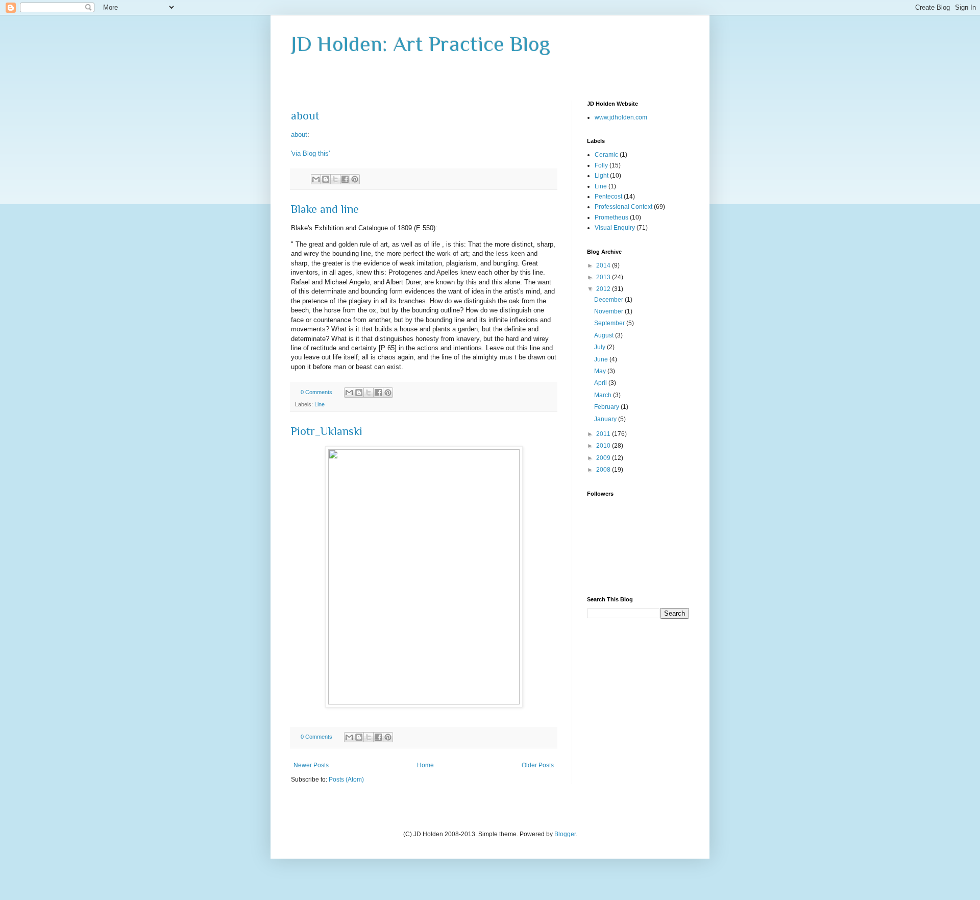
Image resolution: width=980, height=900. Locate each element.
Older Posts (538, 765)
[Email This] (316, 179)
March (603, 395)
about (305, 115)
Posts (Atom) (346, 779)
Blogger (565, 834)
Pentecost (608, 196)
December (609, 299)
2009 (604, 457)
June (601, 359)
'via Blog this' (310, 153)
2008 (604, 469)
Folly (601, 165)
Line (319, 404)
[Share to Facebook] (345, 179)
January (606, 419)
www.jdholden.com (621, 117)
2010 (604, 445)
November (609, 311)
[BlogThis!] (326, 179)
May (600, 371)
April (601, 382)
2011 (604, 433)
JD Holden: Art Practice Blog (420, 44)
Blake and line (325, 209)
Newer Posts (311, 765)
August (604, 335)
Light (601, 175)
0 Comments (316, 392)
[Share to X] (335, 179)
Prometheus (611, 217)
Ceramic (606, 154)
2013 (604, 277)
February (607, 406)
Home (425, 765)
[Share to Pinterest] (355, 179)
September (610, 323)
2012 (604, 289)
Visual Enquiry (615, 227)
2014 (604, 265)
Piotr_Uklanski (326, 431)
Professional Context (623, 206)
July (600, 347)
